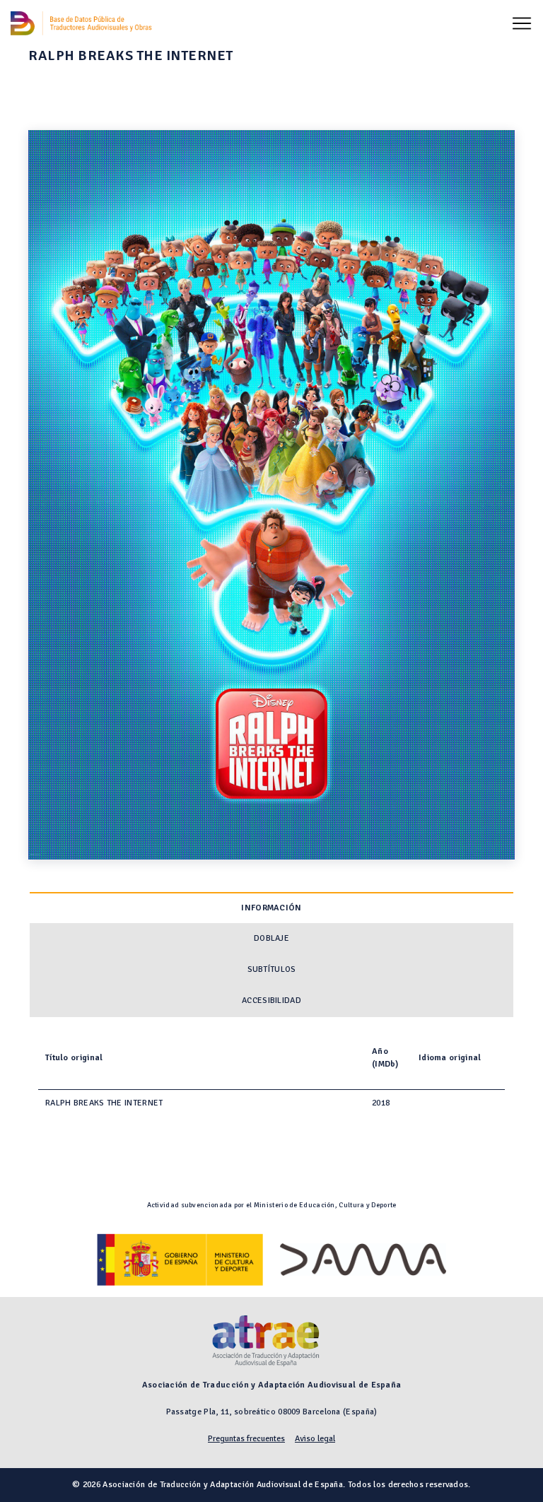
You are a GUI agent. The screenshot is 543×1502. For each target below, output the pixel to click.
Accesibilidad (271, 1000)
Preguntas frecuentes (246, 1438)
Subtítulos (271, 969)
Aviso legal (315, 1438)
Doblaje (271, 938)
